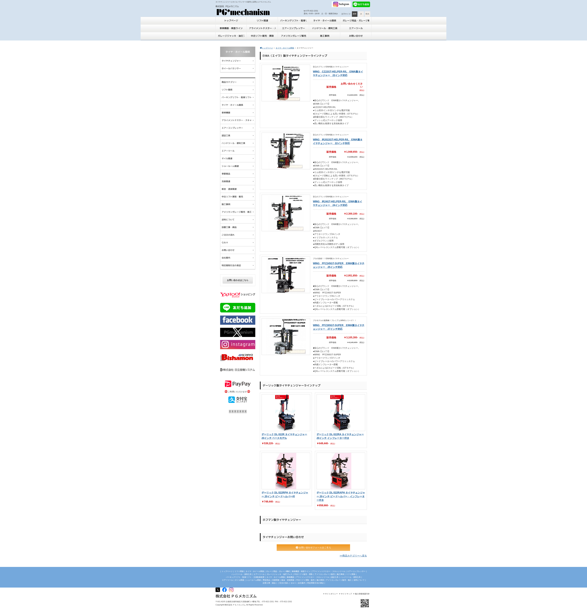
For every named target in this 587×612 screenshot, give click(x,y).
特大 (367, 14)
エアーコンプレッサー (356, 571)
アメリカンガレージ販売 (325, 574)
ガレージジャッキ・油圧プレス (279, 574)
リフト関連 (239, 571)
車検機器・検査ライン (301, 571)
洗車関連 (275, 580)
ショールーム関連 (253, 580)
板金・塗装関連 (287, 580)
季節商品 (266, 580)
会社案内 (301, 583)
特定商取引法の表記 (315, 583)
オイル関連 (239, 580)
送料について (359, 580)
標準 (354, 14)
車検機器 (290, 577)
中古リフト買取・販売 (305, 580)
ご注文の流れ (283, 583)
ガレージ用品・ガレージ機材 (278, 571)
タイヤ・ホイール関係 (255, 571)
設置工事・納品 (269, 583)
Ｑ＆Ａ (293, 583)
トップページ (227, 571)
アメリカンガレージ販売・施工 (339, 580)
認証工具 (334, 577)
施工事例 (340, 574)
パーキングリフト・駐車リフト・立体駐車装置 (245, 577)
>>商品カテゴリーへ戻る (353, 555)
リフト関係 (350, 574)
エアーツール (259, 574)
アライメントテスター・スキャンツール (328, 571)
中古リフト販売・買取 (303, 574)
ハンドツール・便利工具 (241, 574)
